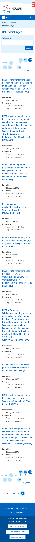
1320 (25, 60)
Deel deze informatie (14, 494)
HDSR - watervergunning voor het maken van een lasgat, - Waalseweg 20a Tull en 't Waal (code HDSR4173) (16, 400)
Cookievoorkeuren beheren (17, 532)
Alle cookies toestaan (17, 526)
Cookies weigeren (17, 537)
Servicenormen (16, 513)
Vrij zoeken (6, 38)
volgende (26, 70)
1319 (20, 60)
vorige (5, 63)
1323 (9, 67)
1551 (19, 67)
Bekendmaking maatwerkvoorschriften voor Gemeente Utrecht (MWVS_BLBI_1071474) (17, 209)
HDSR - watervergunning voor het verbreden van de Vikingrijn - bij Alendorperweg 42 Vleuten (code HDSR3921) (16, 242)
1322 (5, 67)
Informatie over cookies (18, 522)
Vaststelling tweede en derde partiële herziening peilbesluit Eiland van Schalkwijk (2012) (17, 368)
